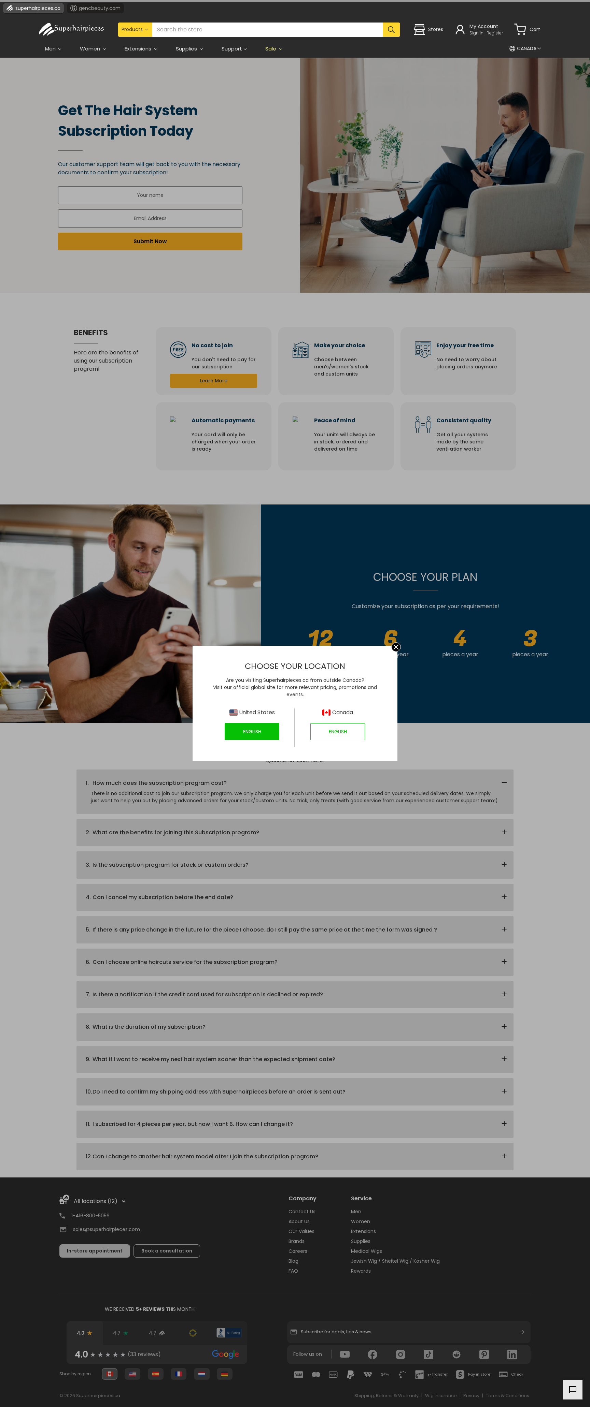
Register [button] (495, 33)
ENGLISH (252, 731)
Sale (271, 48)
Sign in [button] (476, 33)
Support (232, 48)
